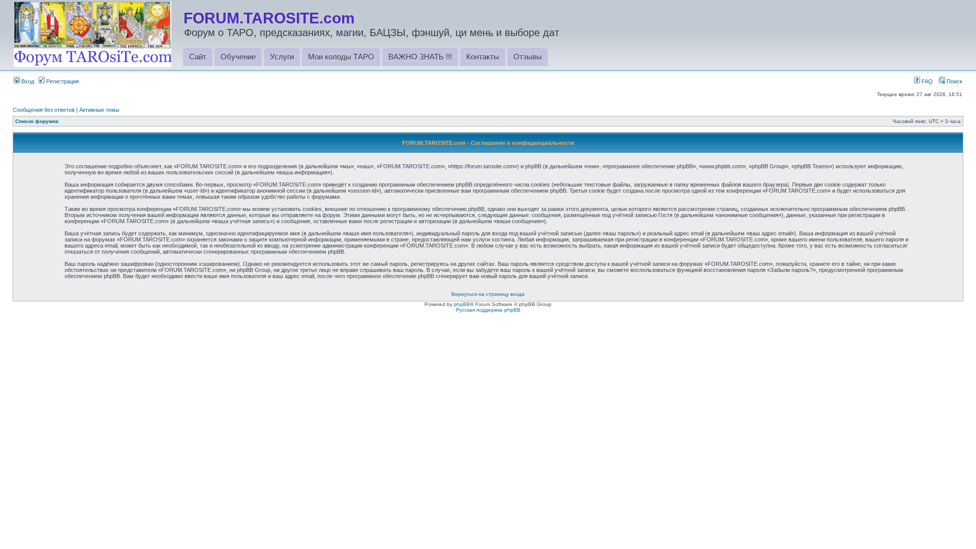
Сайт (197, 56)
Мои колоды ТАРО (341, 56)
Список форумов (36, 121)
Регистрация (62, 81)
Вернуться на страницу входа (488, 294)
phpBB (462, 304)
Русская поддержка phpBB (488, 310)
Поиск (953, 81)
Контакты (482, 56)
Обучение (238, 56)
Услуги (282, 56)
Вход (27, 81)
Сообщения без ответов (44, 110)
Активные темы (99, 110)
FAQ (926, 81)
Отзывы (527, 56)
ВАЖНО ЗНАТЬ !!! (420, 56)
